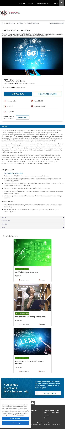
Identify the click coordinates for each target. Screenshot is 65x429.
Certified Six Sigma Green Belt (26, 272)
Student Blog (55, 412)
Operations (20, 23)
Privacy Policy (56, 424)
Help (45, 418)
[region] (15, 414)
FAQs (3, 227)
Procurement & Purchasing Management (30, 317)
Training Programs (10, 23)
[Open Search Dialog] (61, 3)
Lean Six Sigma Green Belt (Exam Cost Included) (29, 362)
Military (46, 412)
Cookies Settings (16, 423)
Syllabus (4, 217)
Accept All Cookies (15, 418)
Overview (4, 126)
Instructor (5, 224)
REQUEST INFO (22, 118)
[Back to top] (32, 410)
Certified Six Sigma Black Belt (13, 173)
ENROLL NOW (18, 93)
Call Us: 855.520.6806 (56, 23)
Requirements (6, 221)
